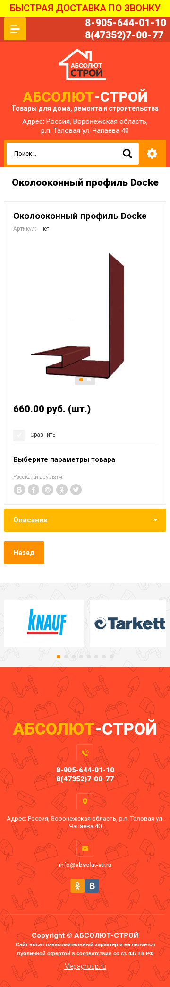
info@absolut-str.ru (85, 864)
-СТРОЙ (85, 96)
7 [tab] (104, 656)
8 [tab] (111, 656)
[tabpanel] (85, 316)
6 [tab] (96, 656)
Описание (30, 520)
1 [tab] (81, 379)
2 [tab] (89, 379)
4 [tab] (81, 656)
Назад (24, 552)
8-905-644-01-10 (125, 22)
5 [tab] (89, 656)
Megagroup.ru (85, 966)
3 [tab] (74, 656)
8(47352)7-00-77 (124, 35)
